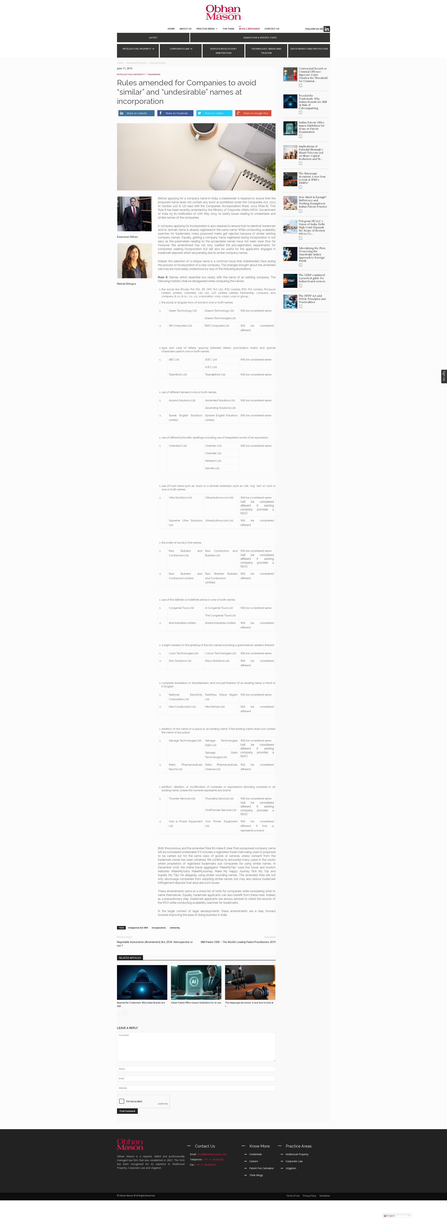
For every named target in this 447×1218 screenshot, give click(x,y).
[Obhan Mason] (223, 12)
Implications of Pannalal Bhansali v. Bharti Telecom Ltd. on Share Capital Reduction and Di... (311, 153)
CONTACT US (272, 28)
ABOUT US (185, 28)
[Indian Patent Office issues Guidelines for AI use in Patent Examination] (196, 982)
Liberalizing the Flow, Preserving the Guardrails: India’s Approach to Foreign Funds (312, 254)
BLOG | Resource (249, 28)
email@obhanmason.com (212, 1154)
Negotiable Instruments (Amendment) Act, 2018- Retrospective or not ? (155, 943)
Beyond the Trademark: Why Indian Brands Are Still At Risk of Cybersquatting (313, 102)
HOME (171, 28)
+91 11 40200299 (205, 1164)
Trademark (153, 74)
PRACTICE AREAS (205, 28)
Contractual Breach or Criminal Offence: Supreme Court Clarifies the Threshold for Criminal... (313, 75)
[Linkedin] (327, 29)
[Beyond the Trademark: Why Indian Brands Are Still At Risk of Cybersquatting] (142, 982)
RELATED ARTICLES (130, 958)
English (391, 1216)
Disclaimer (325, 1195)
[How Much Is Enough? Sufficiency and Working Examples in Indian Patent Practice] (290, 203)
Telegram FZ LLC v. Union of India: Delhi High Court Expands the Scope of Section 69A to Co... (312, 227)
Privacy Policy (309, 1195)
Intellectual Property (137, 48)
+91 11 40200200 (214, 1159)
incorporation (159, 927)
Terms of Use (293, 1195)
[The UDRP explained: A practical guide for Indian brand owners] (290, 281)
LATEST (153, 37)
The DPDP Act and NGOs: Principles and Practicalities (312, 299)
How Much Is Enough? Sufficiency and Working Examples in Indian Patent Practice (313, 201)
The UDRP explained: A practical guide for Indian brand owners (312, 278)
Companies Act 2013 (138, 927)
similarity (175, 927)
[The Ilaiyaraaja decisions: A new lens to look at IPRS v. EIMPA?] (250, 982)
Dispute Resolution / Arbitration (223, 50)
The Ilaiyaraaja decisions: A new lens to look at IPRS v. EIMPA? (312, 178)
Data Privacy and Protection (309, 48)
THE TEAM (228, 28)
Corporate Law (179, 48)
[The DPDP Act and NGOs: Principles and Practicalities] (290, 302)
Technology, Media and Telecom (266, 50)
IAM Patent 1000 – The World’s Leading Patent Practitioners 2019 (238, 942)
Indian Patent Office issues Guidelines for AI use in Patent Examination (312, 127)
